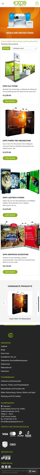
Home (3, 41)
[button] (4, 303)
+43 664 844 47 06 (10, 419)
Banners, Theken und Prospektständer (15, 385)
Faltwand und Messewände (11, 381)
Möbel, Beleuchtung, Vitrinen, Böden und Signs (18, 392)
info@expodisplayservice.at (13, 421)
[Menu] (3, 3)
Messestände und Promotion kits (13, 389)
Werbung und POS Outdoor (11, 396)
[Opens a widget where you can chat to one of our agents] (32, 471)
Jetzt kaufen (10, 101)
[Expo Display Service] (20, 4)
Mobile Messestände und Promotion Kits (22, 41)
